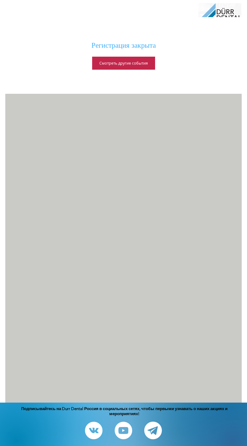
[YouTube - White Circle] (123, 430)
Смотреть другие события (123, 63)
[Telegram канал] (153, 430)
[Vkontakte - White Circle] (94, 430)
